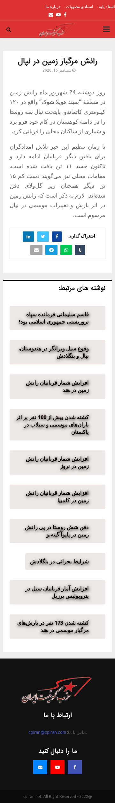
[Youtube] (57, 767)
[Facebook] (75, 767)
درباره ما (52, 6)
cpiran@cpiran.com (47, 732)
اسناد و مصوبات (79, 6)
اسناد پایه (107, 6)
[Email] (40, 767)
